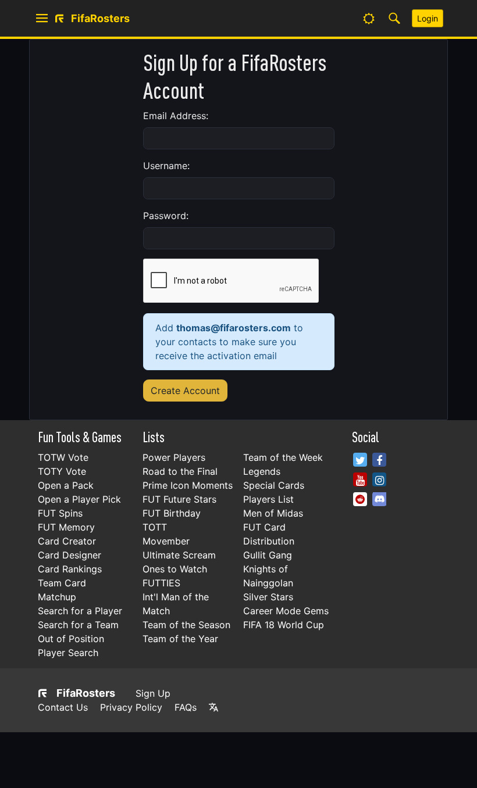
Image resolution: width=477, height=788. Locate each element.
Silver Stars (268, 597)
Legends (261, 471)
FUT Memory (66, 527)
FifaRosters (85, 693)
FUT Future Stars (179, 499)
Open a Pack (66, 485)
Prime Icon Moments (188, 485)
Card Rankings (70, 569)
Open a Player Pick (79, 499)
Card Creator (67, 541)
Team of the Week (283, 457)
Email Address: (175, 115)
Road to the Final (180, 471)
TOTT (155, 527)
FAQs (186, 707)
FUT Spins (60, 513)
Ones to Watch (175, 569)
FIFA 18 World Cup (283, 625)
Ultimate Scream (179, 555)
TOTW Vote (63, 457)
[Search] (394, 18)
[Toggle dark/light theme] (369, 18)
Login (427, 18)
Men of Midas (273, 513)
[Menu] (42, 18)
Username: (166, 165)
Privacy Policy (131, 707)
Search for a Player (80, 611)
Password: (165, 215)
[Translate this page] (213, 707)
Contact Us (63, 707)
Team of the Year (180, 638)
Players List (268, 499)
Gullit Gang (267, 555)
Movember (166, 541)
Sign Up (153, 693)
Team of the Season (186, 625)
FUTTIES (161, 583)
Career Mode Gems (286, 611)
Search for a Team (78, 625)
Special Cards (273, 485)
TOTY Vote (62, 471)
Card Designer (69, 555)
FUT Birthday (172, 513)
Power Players (174, 457)
